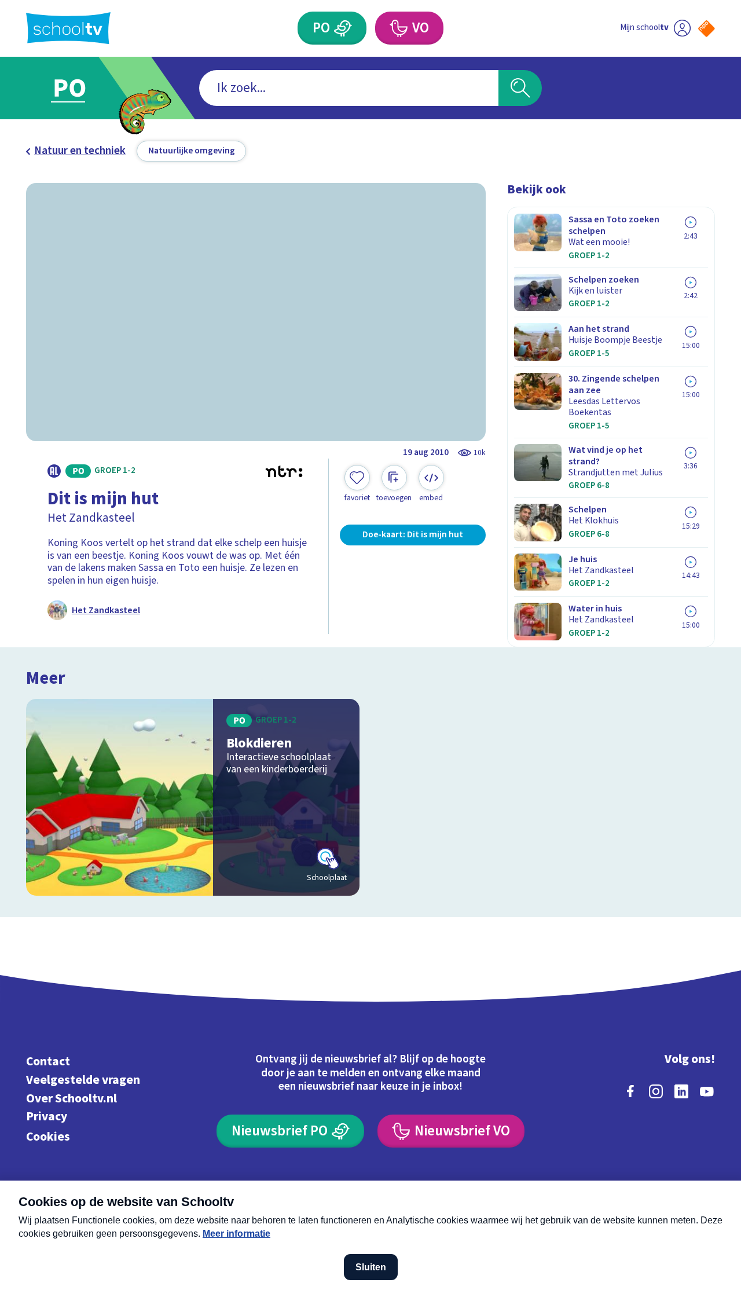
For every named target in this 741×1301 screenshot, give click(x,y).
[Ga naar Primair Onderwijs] (82, 88)
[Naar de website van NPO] (707, 29)
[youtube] (707, 1091)
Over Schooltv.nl (71, 1099)
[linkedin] (681, 1091)
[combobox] (348, 88)
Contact (48, 1062)
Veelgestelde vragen (83, 1080)
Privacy (46, 1117)
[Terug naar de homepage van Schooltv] (68, 28)
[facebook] (630, 1091)
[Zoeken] (520, 88)
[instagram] (656, 1091)
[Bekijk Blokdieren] (193, 797)
